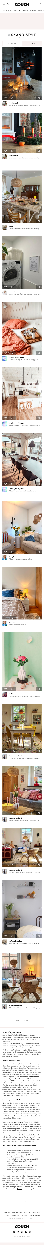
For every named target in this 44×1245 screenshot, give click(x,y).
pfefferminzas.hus (15, 941)
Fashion (33, 10)
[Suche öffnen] (8, 4)
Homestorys (6, 10)
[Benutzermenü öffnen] (40, 4)
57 (27, 1201)
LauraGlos (12, 292)
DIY (20, 10)
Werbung (32, 1219)
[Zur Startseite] (22, 4)
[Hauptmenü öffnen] (3, 4)
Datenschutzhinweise (11, 1215)
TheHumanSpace (15, 694)
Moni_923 (12, 557)
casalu (11, 226)
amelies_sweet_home (16, 357)
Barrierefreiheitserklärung (18, 1219)
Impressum (32, 1212)
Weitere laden (22, 1020)
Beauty (25, 10)
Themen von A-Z (17, 1212)
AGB (38, 1212)
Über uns (7, 1212)
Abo (25, 1212)
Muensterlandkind (15, 756)
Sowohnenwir (13, 103)
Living (15, 10)
